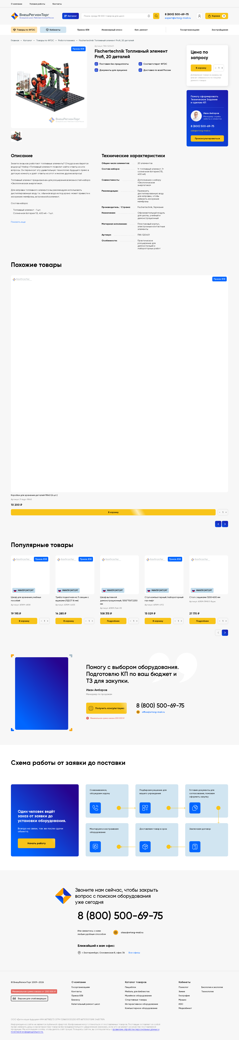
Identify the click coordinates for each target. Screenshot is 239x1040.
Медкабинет (185, 1008)
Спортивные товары (136, 999)
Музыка (182, 999)
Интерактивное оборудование (141, 1004)
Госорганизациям (189, 29)
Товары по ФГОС (26, 29)
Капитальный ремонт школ (86, 1004)
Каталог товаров (135, 982)
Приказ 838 (83, 29)
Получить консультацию (109, 708)
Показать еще (18, 222)
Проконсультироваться (207, 138)
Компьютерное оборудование (141, 1008)
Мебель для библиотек (137, 991)
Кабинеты (184, 982)
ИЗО (181, 1004)
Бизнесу (76, 999)
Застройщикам (220, 29)
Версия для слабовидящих (32, 998)
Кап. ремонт (141, 29)
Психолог (183, 987)
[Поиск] (156, 16)
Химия (182, 991)
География (184, 995)
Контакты (57, 4)
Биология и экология (212, 987)
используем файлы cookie (21, 1021)
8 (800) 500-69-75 (177, 14)
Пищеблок (130, 987)
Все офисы (134, 952)
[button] (149, 16)
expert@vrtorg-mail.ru (178, 17)
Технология (207, 991)
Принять (13, 1033)
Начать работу (37, 843)
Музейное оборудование (138, 995)
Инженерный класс (112, 29)
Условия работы (37, 4)
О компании (16, 4)
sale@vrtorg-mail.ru (200, 130)
